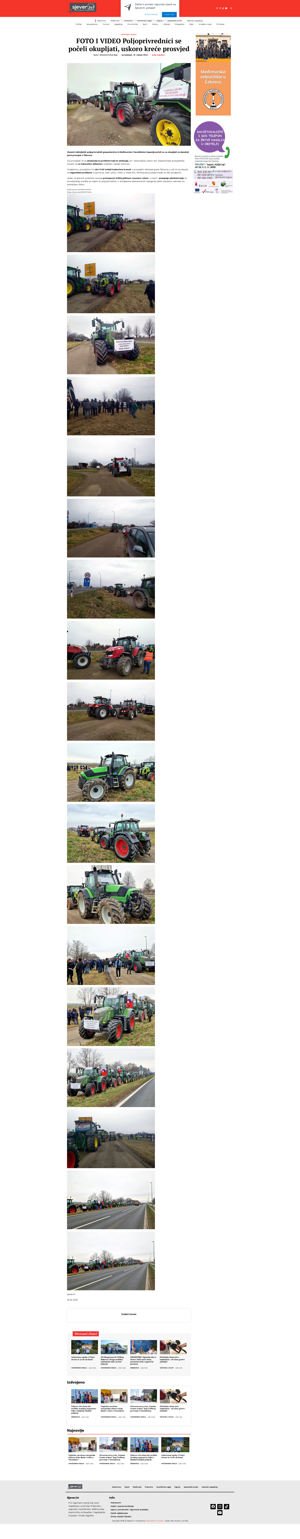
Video (191, 24)
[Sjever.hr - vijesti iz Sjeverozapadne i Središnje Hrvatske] (74, 1487)
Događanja (118, 24)
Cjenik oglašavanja (119, 1513)
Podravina (128, 21)
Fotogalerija (179, 24)
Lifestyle (166, 24)
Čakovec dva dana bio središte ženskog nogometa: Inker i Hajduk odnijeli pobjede (83, 1409)
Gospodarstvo (92, 24)
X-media (159, 1521)
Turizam (106, 24)
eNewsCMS (150, 1521)
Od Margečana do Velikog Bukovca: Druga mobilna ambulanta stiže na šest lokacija (112, 1360)
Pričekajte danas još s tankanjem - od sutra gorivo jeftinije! (172, 1359)
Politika (79, 24)
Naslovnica (101, 21)
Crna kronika (133, 24)
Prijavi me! (169, 14)
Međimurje (115, 21)
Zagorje (160, 21)
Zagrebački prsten (174, 21)
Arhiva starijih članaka (121, 1516)
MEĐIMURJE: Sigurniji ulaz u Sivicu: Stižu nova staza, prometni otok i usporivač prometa (143, 1360)
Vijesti (126, 1487)
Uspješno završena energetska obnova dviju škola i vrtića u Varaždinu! (112, 1408)
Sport (145, 24)
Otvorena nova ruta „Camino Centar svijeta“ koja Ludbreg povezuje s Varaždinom (143, 1408)
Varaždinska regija (144, 21)
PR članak (220, 24)
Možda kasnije (151, 14)
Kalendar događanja (195, 21)
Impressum (116, 1503)
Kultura (155, 24)
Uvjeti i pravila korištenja (122, 1506)
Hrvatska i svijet (205, 24)
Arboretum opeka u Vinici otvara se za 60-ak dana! (83, 1358)
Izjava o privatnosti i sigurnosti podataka (129, 1509)
